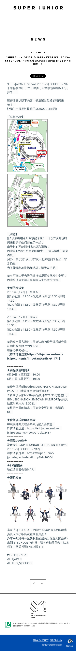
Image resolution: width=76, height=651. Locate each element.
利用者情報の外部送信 (52, 645)
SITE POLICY (56, 640)
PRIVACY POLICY (40, 640)
